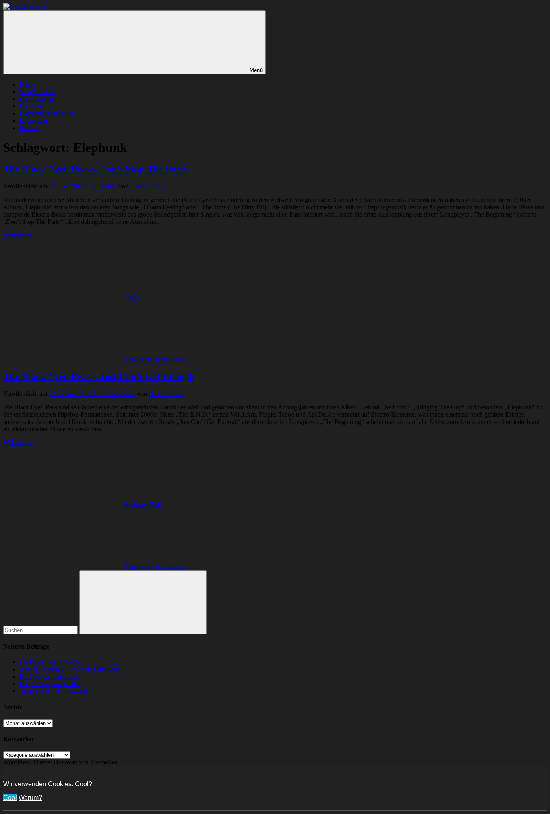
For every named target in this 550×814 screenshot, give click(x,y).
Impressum (33, 120)
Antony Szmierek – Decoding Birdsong (69, 669)
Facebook (31, 106)
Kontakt (29, 127)
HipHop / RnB (143, 504)
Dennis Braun (147, 186)
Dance (132, 297)
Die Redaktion (37, 98)
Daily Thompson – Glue (50, 683)
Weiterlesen (18, 235)
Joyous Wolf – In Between (53, 691)
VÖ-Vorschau (37, 91)
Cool (10, 797)
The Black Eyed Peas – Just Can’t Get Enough (98, 376)
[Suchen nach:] (41, 629)
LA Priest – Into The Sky (51, 662)
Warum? (30, 797)
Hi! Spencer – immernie (49, 676)
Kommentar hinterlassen (155, 359)
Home (27, 84)
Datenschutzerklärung (47, 113)
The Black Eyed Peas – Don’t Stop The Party (95, 169)
